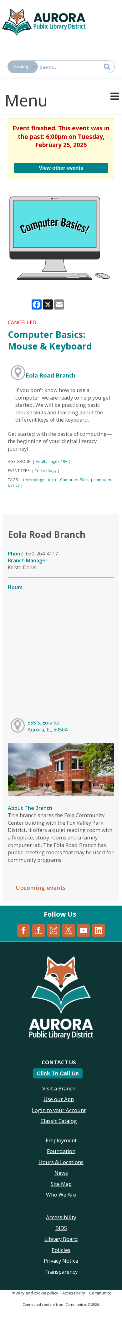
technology (33, 479)
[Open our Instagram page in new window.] (53, 929)
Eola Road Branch (50, 375)
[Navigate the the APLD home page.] (44, 21)
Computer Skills (74, 479)
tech (52, 479)
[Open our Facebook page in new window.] (23, 929)
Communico (100, 1293)
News (61, 1172)
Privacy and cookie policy (34, 1293)
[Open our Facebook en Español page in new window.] (38, 929)
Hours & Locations (61, 1162)
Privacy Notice (61, 1260)
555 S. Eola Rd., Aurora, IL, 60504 (48, 726)
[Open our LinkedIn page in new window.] (98, 929)
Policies (61, 1250)
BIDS (61, 1227)
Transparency (61, 1271)
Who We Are (61, 1194)
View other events (61, 168)
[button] (114, 96)
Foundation (61, 1151)
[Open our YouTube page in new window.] (83, 929)
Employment (61, 1140)
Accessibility (73, 1293)
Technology (45, 470)
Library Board (61, 1238)
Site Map (61, 1183)
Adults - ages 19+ (51, 461)
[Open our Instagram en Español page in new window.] (68, 929)
